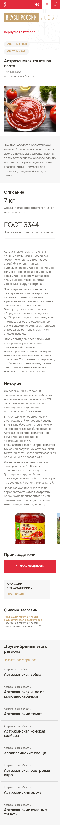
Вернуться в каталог (19, 32)
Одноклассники (5, 3)
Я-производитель (30, 566)
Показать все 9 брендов (20, 660)
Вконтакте (37, 3)
